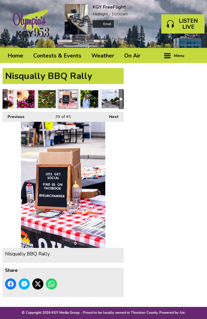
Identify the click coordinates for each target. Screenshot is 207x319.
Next (111, 117)
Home (15, 56)
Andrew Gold (83, 39)
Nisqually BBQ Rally (26, 99)
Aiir (182, 312)
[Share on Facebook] (10, 283)
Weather (102, 56)
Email (106, 24)
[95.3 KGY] (31, 24)
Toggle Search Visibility (196, 55)
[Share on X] (37, 283)
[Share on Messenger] (24, 283)
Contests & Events (57, 56)
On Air (132, 56)
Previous (13, 117)
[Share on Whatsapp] (51, 283)
